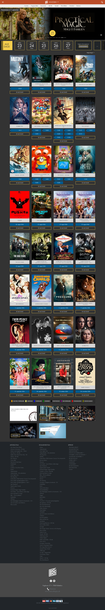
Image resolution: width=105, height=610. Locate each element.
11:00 (57, 130)
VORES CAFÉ (72, 460)
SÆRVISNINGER (73, 451)
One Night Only (14, 475)
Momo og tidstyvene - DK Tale (47, 523)
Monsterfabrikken (44, 490)
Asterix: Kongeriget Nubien (46, 545)
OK (43, 433)
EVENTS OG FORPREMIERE (76, 453)
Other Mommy (43, 508)
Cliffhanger (42, 550)
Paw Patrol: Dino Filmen (16, 447)
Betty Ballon (42, 497)
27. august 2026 (41, 224)
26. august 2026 (20, 224)
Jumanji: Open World (45, 549)
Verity (41, 499)
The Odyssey (14, 458)
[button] (4, 35)
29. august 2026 (42, 266)
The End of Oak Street (16, 462)
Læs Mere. (45, 418)
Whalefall (42, 512)
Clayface (42, 515)
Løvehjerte (42, 521)
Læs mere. (74, 418)
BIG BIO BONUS (73, 458)
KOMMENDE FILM (73, 449)
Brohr (41, 486)
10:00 (35, 130)
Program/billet (34, 6)
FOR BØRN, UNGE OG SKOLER (77, 455)
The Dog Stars (14, 477)
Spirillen (42, 456)
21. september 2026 (20, 391)
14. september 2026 (85, 349)
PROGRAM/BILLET (73, 447)
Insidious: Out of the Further (17, 467)
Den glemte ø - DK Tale (45, 503)
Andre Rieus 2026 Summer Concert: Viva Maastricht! (23, 479)
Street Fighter (43, 510)
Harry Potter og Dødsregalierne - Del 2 (20, 482)
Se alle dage (19, 92)
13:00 (67, 130)
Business (79, 6)
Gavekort (71, 6)
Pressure (13, 488)
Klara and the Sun (44, 519)
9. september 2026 (85, 308)
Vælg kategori (90, 52)
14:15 (79, 130)
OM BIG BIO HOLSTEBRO (75, 456)
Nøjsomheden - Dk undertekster (18, 473)
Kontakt (56, 6)
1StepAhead (65, 603)
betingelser (50, 599)
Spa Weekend (14, 484)
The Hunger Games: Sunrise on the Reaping (50, 528)
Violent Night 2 (43, 538)
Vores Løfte (13, 460)
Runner (41, 479)
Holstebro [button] (53, 2)
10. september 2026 (20, 349)
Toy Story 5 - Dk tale (15, 453)
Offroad (12, 499)
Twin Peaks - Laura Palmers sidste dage (20, 491)
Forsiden (26, 6)
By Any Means (43, 460)
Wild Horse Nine (44, 536)
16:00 (57, 134)
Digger (41, 495)
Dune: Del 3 (43, 541)
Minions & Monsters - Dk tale (18, 449)
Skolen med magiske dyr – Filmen (19, 451)
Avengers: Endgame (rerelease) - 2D (49, 482)
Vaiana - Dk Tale (14, 456)
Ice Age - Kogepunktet (45, 552)
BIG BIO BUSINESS (73, 466)
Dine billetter (64, 6)
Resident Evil (43, 477)
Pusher (12, 469)
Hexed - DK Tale (44, 534)
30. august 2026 (85, 266)
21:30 (37, 88)
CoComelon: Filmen (44, 554)
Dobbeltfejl (13, 497)
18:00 (81, 88)
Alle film (50, 6)
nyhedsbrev (45, 599)
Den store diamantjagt (45, 506)
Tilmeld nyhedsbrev (83, 46)
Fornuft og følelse (44, 517)
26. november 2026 (85, 391)
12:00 (45, 130)
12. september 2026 (63, 349)
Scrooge (42, 526)
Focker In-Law (43, 532)
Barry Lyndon (14, 504)
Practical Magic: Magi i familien (18, 490)
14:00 (35, 134)
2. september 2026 (19, 308)
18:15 (15, 130)
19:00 (57, 137)
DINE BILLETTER (73, 467)
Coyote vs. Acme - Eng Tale (46, 471)
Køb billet (52, 33)
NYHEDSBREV (72, 464)
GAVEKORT (72, 462)
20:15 (79, 134)
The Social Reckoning (45, 504)
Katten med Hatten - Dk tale (46, 539)
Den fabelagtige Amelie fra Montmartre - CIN (21, 501)
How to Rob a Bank (44, 525)
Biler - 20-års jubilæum (16, 495)
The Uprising (43, 480)
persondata (56, 599)
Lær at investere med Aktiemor (18, 503)
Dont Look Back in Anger (16, 493)
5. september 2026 (41, 308)
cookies (61, 599)
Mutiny (12, 466)
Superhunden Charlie (16, 486)
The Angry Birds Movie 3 (46, 547)
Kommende (43, 6)
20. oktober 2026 (63, 391)
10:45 (59, 88)
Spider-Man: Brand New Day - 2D (19, 455)
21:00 (67, 137)
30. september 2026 (42, 391)
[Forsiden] (46, 2)
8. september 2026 (63, 308)
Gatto (41, 556)
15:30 (81, 179)
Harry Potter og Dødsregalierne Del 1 (19, 480)
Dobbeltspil (13, 464)
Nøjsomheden (14, 471)
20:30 (16, 88)
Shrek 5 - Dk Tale (44, 558)
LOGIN (71, 469)
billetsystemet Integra (56, 603)
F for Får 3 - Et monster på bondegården (49, 501)
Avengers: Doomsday (45, 543)
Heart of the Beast (44, 488)
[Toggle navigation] (102, 2)
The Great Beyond (44, 560)
